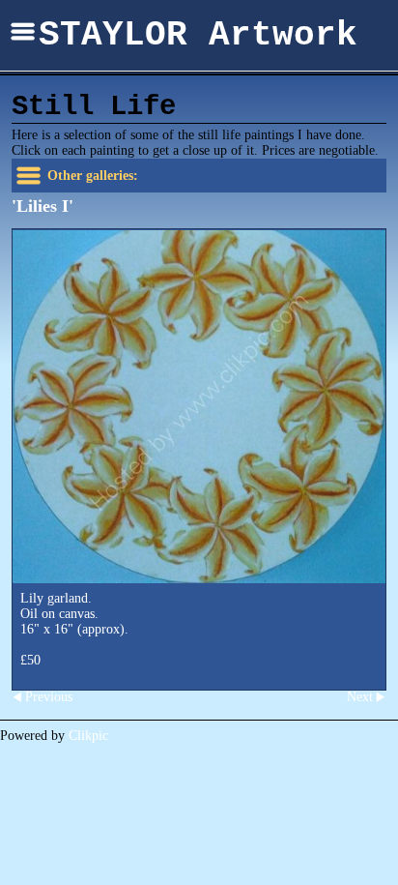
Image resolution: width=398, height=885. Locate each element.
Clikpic (88, 735)
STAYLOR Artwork (198, 35)
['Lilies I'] (199, 406)
